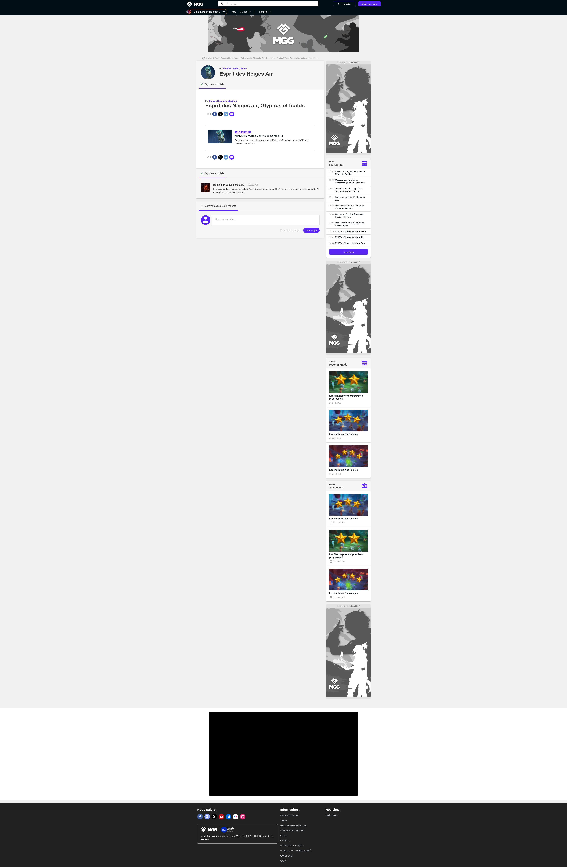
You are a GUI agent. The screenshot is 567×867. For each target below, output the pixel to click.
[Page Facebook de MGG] (200, 816)
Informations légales (292, 830)
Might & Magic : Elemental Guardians (223, 58)
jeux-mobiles (243, 132)
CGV (283, 860)
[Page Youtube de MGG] (221, 816)
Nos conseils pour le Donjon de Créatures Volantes (349, 207)
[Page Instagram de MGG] (242, 816)
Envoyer (313, 230)
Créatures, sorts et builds (234, 68)
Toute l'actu (348, 252)
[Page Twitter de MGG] (214, 816)
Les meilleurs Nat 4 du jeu (343, 470)
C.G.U (284, 835)
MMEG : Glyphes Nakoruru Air (349, 237)
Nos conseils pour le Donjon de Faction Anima (349, 224)
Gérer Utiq (286, 855)
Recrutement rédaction (293, 825)
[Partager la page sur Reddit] (226, 114)
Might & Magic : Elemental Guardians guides (258, 58)
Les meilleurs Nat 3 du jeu (343, 434)
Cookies (285, 840)
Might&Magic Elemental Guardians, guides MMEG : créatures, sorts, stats (308, 58)
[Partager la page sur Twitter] (220, 114)
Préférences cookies (292, 845)
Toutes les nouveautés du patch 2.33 (350, 198)
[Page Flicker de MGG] (235, 816)
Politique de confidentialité (295, 850)
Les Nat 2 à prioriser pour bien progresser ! (346, 397)
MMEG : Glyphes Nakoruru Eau (350, 243)
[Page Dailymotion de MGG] (228, 816)
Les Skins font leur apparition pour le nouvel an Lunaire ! (348, 189)
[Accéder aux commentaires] (231, 114)
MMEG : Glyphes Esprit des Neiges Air (259, 135)
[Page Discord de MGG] (207, 816)
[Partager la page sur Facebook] (214, 114)
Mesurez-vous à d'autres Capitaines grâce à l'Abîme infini (350, 181)
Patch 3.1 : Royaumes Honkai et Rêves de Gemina (350, 172)
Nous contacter (289, 815)
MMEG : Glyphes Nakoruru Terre (350, 231)
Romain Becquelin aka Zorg (223, 101)
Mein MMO (331, 815)
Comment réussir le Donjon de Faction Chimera (349, 215)
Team (283, 820)
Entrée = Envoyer (292, 230)
